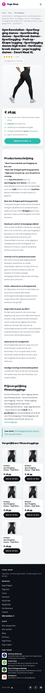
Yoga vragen (7, 644)
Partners (5, 637)
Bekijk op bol (21, 141)
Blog (4, 633)
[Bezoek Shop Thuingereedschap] (4, 669)
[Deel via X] (30, 687)
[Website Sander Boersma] (12, 687)
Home (4, 13)
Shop (10, 13)
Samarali (5, 597)
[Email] (41, 687)
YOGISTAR (6, 600)
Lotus (4, 593)
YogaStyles (6, 604)
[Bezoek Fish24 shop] (4, 662)
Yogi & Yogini (7, 585)
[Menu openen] (40, 4)
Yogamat (5, 589)
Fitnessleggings (19, 13)
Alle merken (7, 629)
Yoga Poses (6, 640)
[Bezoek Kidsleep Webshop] (4, 655)
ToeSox (5, 612)
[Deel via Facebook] (35, 687)
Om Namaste (7, 608)
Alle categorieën (8, 625)
